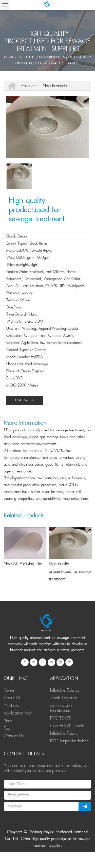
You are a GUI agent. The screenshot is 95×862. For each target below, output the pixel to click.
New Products (52, 58)
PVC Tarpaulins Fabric (69, 741)
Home (9, 58)
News (8, 721)
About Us (12, 698)
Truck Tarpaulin (63, 698)
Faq (7, 728)
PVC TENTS (60, 718)
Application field (17, 713)
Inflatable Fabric (64, 733)
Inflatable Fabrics (64, 690)
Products (26, 58)
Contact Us (24, 400)
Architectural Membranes (61, 708)
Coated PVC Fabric (67, 726)
